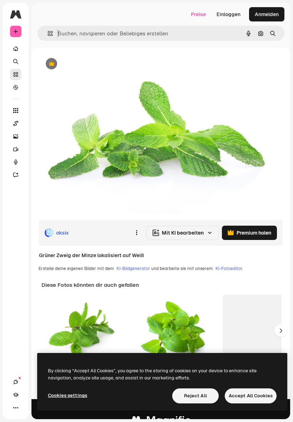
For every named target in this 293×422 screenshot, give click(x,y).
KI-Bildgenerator (133, 268)
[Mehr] (15, 407)
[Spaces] (15, 123)
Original (84, 64)
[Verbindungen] (15, 382)
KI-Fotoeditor (228, 268)
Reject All (195, 396)
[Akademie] (15, 395)
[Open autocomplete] (47, 33)
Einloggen (228, 14)
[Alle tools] (15, 110)
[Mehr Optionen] (136, 233)
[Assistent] (15, 175)
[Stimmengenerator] (15, 162)
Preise (198, 14)
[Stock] (15, 74)
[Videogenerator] (15, 149)
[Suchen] (15, 61)
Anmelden (267, 14)
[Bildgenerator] (15, 136)
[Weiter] (280, 330)
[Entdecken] (15, 87)
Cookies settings (67, 395)
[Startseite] (15, 48)
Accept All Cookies (251, 396)
